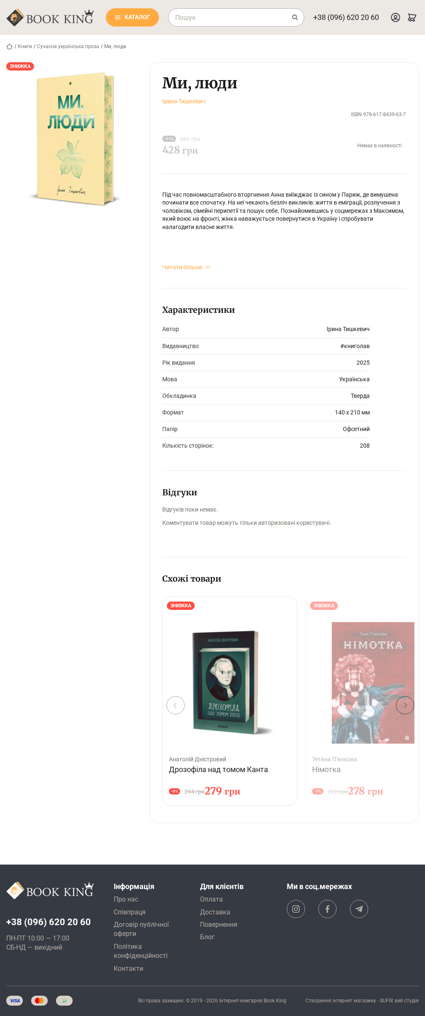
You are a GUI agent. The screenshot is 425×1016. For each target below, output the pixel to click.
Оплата (211, 899)
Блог (207, 937)
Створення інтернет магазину (340, 1001)
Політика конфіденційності (141, 951)
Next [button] (405, 705)
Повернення (218, 924)
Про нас (126, 899)
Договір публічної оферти (141, 929)
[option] (229, 701)
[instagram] (296, 909)
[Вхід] (395, 17)
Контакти (128, 968)
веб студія (407, 1001)
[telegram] (359, 909)
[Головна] (9, 46)
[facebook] (327, 909)
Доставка (215, 912)
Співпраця (130, 912)
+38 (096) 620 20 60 (346, 17)
